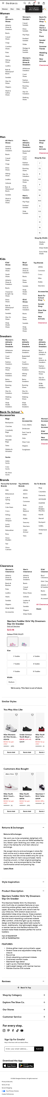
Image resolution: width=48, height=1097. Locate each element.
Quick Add (11, 752)
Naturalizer (9, 530)
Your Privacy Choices (12, 1091)
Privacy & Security (7, 1081)
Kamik (41, 515)
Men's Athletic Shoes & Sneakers (26, 143)
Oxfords (8, 183)
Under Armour (25, 531)
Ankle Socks (7, 462)
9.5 (40, 190)
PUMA (40, 282)
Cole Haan (9, 507)
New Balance (26, 510)
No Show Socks (8, 474)
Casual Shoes (7, 38)
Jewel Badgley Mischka (42, 509)
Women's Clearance (9, 570)
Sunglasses (26, 450)
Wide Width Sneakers (26, 188)
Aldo (7, 490)
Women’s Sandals (26, 18)
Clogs (7, 43)
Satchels (8, 436)
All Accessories (27, 420)
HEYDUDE (42, 499)
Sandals (8, 77)
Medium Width (42, 243)
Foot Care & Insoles (26, 433)
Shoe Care (26, 442)
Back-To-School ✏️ (39, 9)
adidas (40, 267)
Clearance (43, 153)
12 (39, 217)
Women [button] (5, 9)
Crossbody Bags (9, 431)
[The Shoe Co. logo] (12, 3)
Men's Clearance (27, 570)
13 (39, 222)
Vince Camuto (8, 549)
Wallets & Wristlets (8, 450)
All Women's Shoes (9, 19)
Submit (39, 1049)
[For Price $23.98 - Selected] (12, 642)
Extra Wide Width (43, 253)
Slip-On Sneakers (26, 93)
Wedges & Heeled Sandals (26, 50)
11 (39, 206)
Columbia (42, 492)
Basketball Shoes (26, 152)
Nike (40, 278)
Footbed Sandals (25, 39)
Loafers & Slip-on (26, 601)
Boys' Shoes (25, 263)
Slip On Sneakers (42, 379)
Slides (25, 44)
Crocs (40, 274)
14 (39, 227)
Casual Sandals (25, 24)
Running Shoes (25, 87)
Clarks (7, 503)
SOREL (41, 526)
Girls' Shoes (25, 301)
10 (39, 195)
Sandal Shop (42, 141)
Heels (7, 56)
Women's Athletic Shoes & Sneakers (26, 61)
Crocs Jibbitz (27, 425)
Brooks (25, 498)
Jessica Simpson (8, 520)
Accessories (43, 291)
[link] (10, 739)
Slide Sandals (25, 212)
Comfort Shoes (8, 48)
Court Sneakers (25, 363)
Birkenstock (9, 494)
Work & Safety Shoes (8, 93)
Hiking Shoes (7, 61)
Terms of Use (6, 1085)
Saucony (26, 522)
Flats (7, 52)
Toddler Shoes (8, 270)
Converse (41, 271)
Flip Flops (26, 35)
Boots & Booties (8, 584)
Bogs (40, 488)
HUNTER (42, 503)
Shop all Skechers (13, 626)
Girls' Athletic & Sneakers (42, 360)
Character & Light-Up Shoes (9, 294)
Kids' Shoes (7, 263)
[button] (16, 715)
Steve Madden (8, 539)
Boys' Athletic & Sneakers (42, 352)
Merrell (41, 518)
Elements (42, 495)
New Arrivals (42, 148)
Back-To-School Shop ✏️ (42, 297)
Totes (7, 446)
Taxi (6, 544)
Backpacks (9, 423)
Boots (7, 33)
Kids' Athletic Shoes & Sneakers (42, 343)
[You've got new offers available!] (33, 3)
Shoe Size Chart (42, 311)
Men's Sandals (26, 197)
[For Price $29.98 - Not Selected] (24, 642)
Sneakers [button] (25, 9)
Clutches (8, 426)
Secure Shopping (7, 1088)
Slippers (8, 87)
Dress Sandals (25, 30)
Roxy (7, 534)
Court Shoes (25, 75)
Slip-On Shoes (8, 82)
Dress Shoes (7, 169)
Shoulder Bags (8, 441)
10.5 (39, 201)
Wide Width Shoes (7, 325)
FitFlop (7, 515)
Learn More (8, 868)
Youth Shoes (7, 275)
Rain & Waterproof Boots (9, 72)
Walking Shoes (25, 99)
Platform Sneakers (8, 375)
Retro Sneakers (8, 380)
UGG (40, 534)
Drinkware (26, 429)
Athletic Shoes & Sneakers (8, 27)
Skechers (41, 286)
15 (39, 233)
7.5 (40, 169)
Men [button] (12, 9)
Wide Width (43, 248)
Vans (24, 536)
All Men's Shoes (9, 141)
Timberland (43, 530)
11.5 (39, 211)
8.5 (40, 179)
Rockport (42, 522)
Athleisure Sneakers (26, 70)
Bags (7, 419)
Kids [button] (18, 9)
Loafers (8, 66)
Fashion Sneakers (26, 81)
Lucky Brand (7, 525)
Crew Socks (7, 468)
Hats (24, 438)
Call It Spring (7, 499)
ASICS (25, 494)
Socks (7, 457)
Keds (24, 505)
